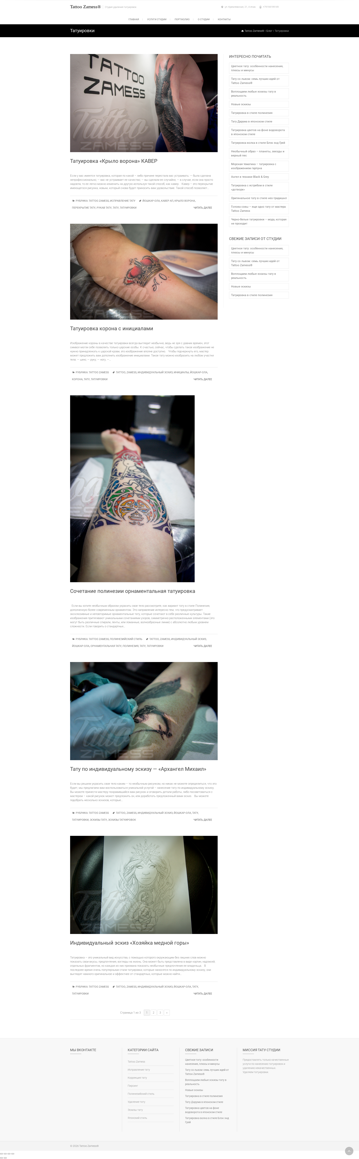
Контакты (224, 19)
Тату (116, 207)
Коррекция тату (137, 1077)
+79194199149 (271, 6)
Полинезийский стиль (126, 639)
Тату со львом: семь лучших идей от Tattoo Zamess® (255, 81)
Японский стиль (137, 1117)
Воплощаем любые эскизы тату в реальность (253, 93)
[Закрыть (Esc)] (1, 1153)
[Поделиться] (5, 1153)
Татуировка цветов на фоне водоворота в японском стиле (258, 132)
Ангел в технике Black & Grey (250, 176)
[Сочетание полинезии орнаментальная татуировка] (144, 488)
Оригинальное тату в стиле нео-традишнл (259, 198)
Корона (77, 379)
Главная (133, 19)
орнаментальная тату (106, 645)
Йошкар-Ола (151, 200)
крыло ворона (184, 200)
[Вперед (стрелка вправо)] (5, 1157)
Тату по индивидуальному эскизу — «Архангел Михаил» (138, 769)
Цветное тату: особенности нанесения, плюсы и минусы (257, 68)
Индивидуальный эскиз (155, 372)
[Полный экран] (8, 1153)
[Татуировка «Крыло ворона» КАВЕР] (144, 103)
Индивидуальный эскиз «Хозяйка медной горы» (129, 943)
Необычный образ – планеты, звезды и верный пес (257, 153)
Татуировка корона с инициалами (111, 328)
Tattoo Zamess (99, 200)
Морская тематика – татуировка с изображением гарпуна (253, 166)
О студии (204, 19)
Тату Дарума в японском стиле (251, 121)
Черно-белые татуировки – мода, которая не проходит (258, 221)
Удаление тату (136, 1101)
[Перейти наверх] (349, 1151)
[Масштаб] (12, 1153)
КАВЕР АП (167, 200)
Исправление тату (122, 200)
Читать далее (203, 207)
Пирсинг (133, 1085)
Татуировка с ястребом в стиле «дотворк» (252, 187)
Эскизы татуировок (122, 819)
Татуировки (128, 207)
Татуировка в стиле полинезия (251, 113)
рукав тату (104, 207)
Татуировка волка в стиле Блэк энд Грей (258, 142)
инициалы (181, 372)
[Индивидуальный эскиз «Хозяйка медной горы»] (144, 885)
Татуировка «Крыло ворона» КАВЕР (113, 161)
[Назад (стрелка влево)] (1, 1157)
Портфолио (182, 19)
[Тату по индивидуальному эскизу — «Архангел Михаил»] (144, 711)
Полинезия (131, 645)
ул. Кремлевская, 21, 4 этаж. (240, 6)
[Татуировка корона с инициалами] (144, 271)
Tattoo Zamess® (85, 6)
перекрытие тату (84, 207)
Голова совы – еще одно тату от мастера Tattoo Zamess (258, 209)
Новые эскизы (241, 104)
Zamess (131, 372)
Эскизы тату (98, 819)
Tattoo (120, 372)
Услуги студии (156, 19)
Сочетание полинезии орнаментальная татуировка (132, 591)
